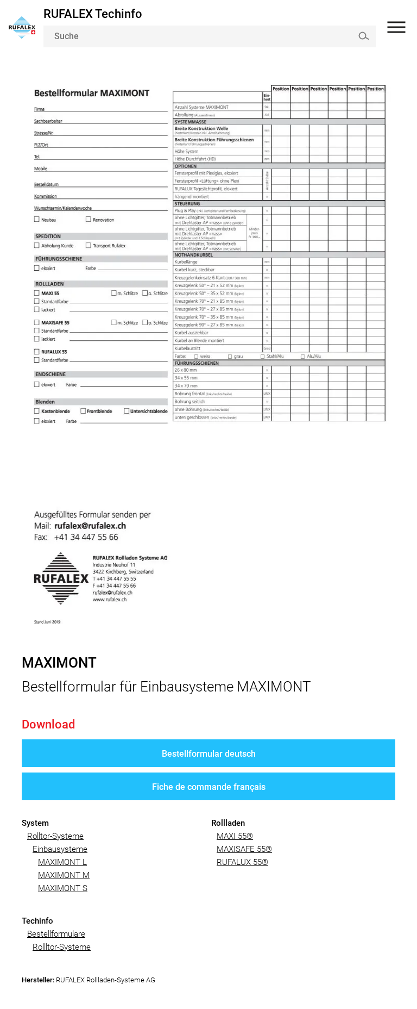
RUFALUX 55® (242, 862)
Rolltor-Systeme (55, 836)
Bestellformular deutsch (209, 754)
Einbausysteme (60, 849)
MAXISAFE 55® (244, 849)
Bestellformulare (56, 934)
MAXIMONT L (62, 862)
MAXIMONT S (62, 888)
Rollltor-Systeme (62, 947)
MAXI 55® (235, 836)
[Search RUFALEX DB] (363, 35)
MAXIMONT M (64, 875)
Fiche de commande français (209, 787)
